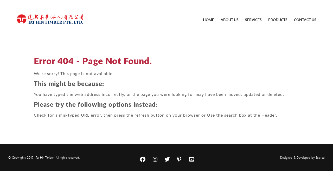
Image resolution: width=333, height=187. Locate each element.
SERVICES (253, 20)
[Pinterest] (179, 159)
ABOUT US (230, 20)
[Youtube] (191, 159)
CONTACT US (305, 20)
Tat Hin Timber (45, 157)
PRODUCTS (277, 20)
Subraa (320, 157)
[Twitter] (167, 159)
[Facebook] (142, 159)
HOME (208, 20)
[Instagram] (154, 159)
